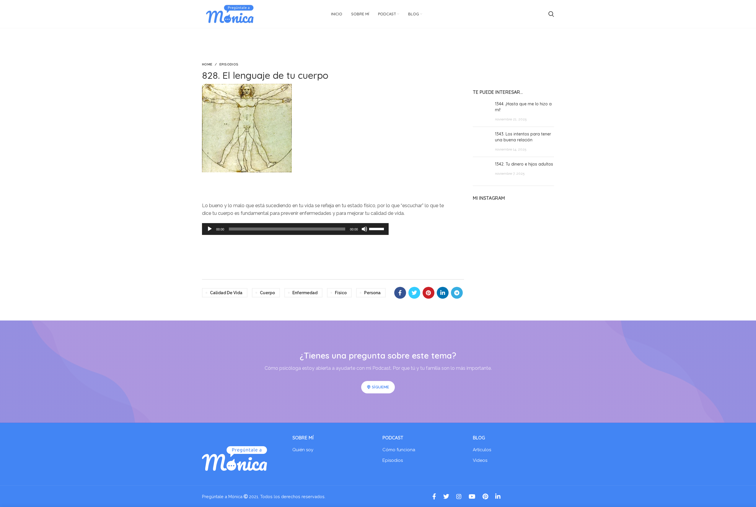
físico (341, 292)
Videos (480, 460)
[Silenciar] (364, 229)
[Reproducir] (210, 229)
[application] (295, 229)
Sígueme (380, 387)
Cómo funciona (398, 449)
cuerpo (267, 292)
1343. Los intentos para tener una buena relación (523, 137)
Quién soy (302, 449)
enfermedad (304, 292)
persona (372, 292)
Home (207, 64)
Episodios (229, 64)
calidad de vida (226, 292)
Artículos (482, 449)
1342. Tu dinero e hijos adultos (524, 164)
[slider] (377, 228)
